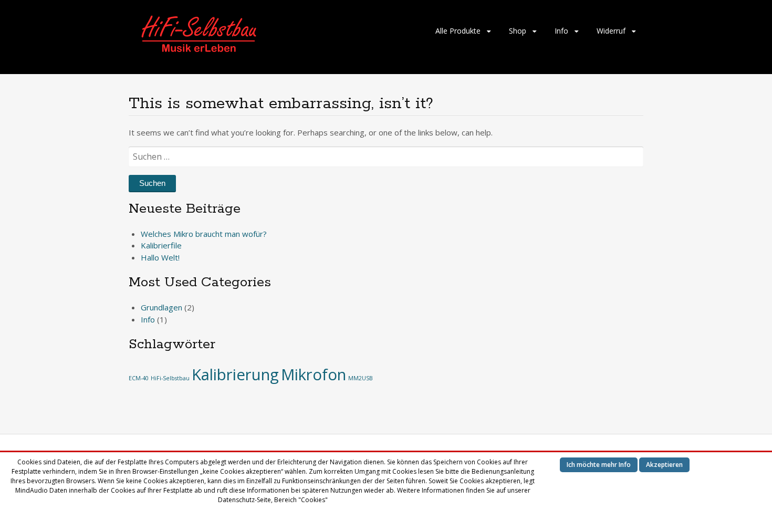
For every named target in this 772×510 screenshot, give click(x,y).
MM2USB (360, 378)
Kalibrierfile (161, 245)
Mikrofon (313, 374)
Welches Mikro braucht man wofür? (204, 233)
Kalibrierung (235, 374)
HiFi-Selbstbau (170, 378)
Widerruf (611, 31)
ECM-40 (139, 378)
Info (561, 31)
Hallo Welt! (160, 257)
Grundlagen (161, 307)
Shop (517, 31)
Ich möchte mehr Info (599, 464)
